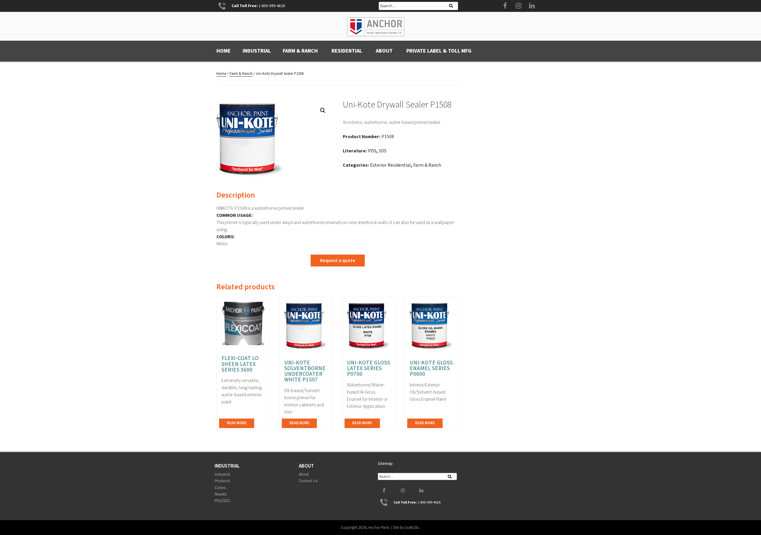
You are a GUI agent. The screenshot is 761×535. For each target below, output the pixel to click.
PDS (372, 151)
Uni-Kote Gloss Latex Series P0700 (368, 368)
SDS (382, 151)
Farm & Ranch (300, 51)
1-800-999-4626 (272, 6)
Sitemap (385, 464)
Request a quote (337, 260)
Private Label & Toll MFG (438, 51)
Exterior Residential (390, 165)
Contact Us (308, 481)
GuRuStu (412, 528)
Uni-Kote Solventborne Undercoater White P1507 (305, 371)
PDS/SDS (222, 501)
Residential (346, 51)
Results (221, 494)
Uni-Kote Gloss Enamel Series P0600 (431, 368)
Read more (237, 423)
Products (222, 481)
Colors (220, 488)
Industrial (257, 51)
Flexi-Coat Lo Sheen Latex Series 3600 (240, 364)
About (384, 51)
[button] (322, 110)
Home (223, 51)
